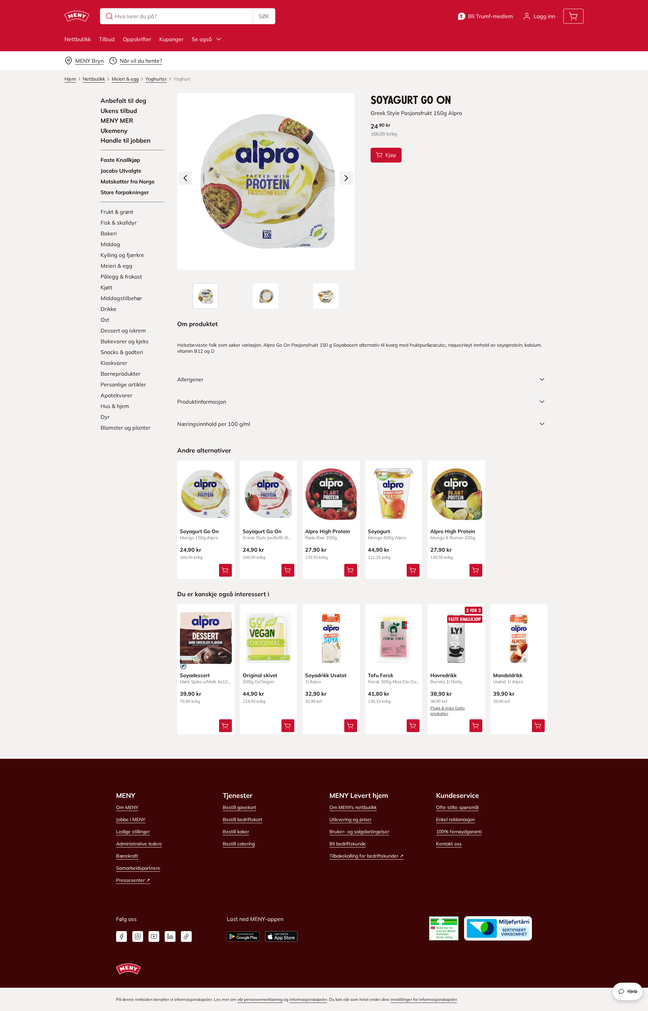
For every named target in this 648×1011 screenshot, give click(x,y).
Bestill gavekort (239, 807)
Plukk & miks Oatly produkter (447, 710)
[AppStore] (281, 936)
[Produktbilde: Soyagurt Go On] (205, 296)
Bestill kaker (236, 832)
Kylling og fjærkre (122, 255)
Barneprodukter (120, 373)
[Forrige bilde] (185, 178)
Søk (264, 16)
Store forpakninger (125, 192)
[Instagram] (137, 936)
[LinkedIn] (170, 936)
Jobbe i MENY (130, 819)
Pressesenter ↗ (133, 880)
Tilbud (107, 39)
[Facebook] (121, 936)
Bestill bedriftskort (242, 819)
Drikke (108, 309)
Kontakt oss (449, 844)
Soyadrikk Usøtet (326, 675)
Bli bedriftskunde (347, 844)
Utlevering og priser (350, 819)
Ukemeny (114, 131)
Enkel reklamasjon (455, 819)
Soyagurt (379, 531)
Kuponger (171, 39)
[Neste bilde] (346, 178)
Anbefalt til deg (123, 101)
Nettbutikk (77, 39)
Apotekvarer (116, 395)
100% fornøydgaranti (459, 832)
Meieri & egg (116, 265)
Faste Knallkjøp (120, 159)
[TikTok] (186, 936)
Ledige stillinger (133, 832)
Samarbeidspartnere (138, 868)
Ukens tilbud (119, 111)
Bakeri (109, 233)
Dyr (105, 416)
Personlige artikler (123, 384)
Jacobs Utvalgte (121, 170)
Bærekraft (127, 856)
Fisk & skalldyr (119, 222)
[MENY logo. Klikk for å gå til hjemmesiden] (76, 16)
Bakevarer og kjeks (124, 341)
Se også (202, 39)
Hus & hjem (115, 406)
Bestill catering (239, 844)
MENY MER (117, 120)
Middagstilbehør (121, 298)
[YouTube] (153, 936)
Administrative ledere (139, 844)
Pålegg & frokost (121, 276)
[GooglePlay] (243, 936)
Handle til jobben (126, 140)
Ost (105, 319)
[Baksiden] (265, 296)
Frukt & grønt (117, 211)
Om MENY (127, 807)
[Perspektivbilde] (326, 296)
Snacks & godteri (122, 352)
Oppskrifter (137, 39)
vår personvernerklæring (259, 999)
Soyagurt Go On (199, 531)
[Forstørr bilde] (265, 181)
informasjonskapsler (308, 999)
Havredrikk (443, 675)
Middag (110, 244)
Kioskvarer (114, 362)
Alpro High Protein (327, 531)
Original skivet (260, 675)
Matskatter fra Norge (128, 181)
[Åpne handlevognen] (573, 16)
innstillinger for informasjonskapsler (423, 999)
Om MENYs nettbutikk (353, 807)
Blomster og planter (126, 427)
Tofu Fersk (380, 675)
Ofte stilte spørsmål (457, 807)
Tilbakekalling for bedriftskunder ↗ (366, 856)
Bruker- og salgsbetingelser (359, 832)
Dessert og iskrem (123, 330)
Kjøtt (106, 287)
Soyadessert (195, 675)
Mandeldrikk (507, 675)
